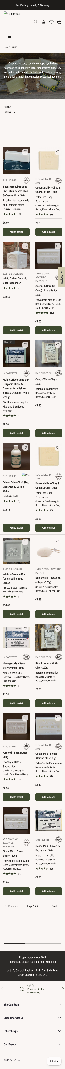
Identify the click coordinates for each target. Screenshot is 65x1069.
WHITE (14, 47)
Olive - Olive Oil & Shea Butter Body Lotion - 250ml (16, 486)
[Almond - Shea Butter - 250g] (16, 726)
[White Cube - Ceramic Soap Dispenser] (16, 255)
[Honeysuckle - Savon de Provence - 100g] (16, 637)
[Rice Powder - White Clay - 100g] (48, 637)
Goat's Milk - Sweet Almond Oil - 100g (46, 756)
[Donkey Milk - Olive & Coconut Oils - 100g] (48, 456)
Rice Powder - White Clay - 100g (46, 665)
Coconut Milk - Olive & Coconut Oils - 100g (47, 189)
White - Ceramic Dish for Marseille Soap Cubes (14, 578)
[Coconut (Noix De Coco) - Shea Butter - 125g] (48, 255)
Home (6, 47)
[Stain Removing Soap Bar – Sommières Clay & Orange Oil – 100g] (16, 160)
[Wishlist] (51, 22)
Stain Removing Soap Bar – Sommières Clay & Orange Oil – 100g (15, 191)
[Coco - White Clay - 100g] (48, 353)
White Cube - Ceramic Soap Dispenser (15, 280)
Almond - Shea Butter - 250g (15, 755)
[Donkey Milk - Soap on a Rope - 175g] (48, 551)
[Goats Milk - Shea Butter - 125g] (16, 820)
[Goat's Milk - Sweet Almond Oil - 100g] (48, 726)
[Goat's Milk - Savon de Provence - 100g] (48, 820)
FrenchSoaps (15, 1060)
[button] (59, 22)
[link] (13, 906)
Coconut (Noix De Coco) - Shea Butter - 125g (46, 290)
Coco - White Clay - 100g (46, 381)
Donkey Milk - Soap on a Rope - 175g (48, 580)
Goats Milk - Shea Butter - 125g (13, 853)
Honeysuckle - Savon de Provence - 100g (14, 665)
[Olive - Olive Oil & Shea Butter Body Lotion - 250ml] (16, 456)
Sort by (7, 107)
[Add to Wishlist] (25, 151)
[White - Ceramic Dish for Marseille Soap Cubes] (16, 551)
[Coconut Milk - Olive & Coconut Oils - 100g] (48, 160)
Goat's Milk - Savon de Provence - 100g (47, 848)
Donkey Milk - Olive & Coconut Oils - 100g (47, 485)
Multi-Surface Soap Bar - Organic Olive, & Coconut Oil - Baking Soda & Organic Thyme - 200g (16, 388)
